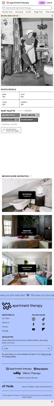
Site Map (5, 330)
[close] (52, 402)
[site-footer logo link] (7, 386)
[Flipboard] (43, 329)
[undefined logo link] (18, 3)
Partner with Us (46, 386)
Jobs (37, 386)
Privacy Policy (10, 356)
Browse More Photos (9, 16)
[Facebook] (33, 324)
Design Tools (38, 12)
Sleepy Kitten (8, 120)
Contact (5, 326)
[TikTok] (43, 319)
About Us (5, 322)
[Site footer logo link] (27, 306)
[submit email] (48, 348)
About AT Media (28, 386)
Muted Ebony (27, 120)
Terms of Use (46, 354)
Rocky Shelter (28, 115)
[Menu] (3, 2)
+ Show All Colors (9, 124)
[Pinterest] (43, 324)
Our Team (6, 318)
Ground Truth (8, 115)
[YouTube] (33, 329)
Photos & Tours (7, 12)
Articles (28, 12)
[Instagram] (33, 319)
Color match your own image (12, 130)
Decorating (19, 12)
